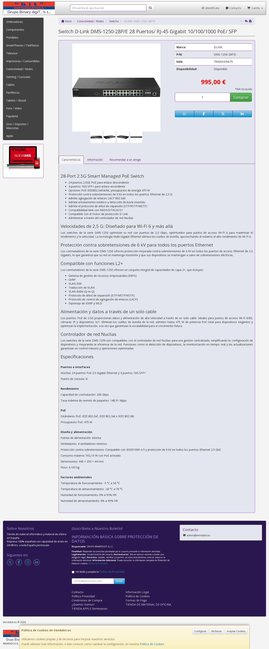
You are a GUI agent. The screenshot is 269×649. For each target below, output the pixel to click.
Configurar (200, 631)
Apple (9, 136)
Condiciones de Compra (87, 600)
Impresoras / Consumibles (23, 61)
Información (95, 160)
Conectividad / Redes (19, 69)
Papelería (12, 116)
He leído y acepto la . (100, 571)
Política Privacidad (83, 596)
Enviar (119, 581)
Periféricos (13, 92)
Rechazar (216, 631)
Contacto (235, 8)
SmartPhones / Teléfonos (22, 45)
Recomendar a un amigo (125, 160)
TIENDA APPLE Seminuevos (90, 608)
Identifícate (211, 8)
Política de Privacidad (97, 563)
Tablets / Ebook (16, 100)
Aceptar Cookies (236, 631)
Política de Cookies (152, 644)
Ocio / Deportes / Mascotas (17, 126)
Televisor (12, 53)
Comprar (241, 97)
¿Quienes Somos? (83, 604)
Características (71, 160)
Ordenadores (14, 22)
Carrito (256, 8)
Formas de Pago (136, 600)
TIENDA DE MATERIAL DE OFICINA (148, 604)
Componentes (15, 29)
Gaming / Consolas (18, 77)
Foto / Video (14, 108)
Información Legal (137, 592)
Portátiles (12, 37)
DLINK (218, 47)
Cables (10, 85)
